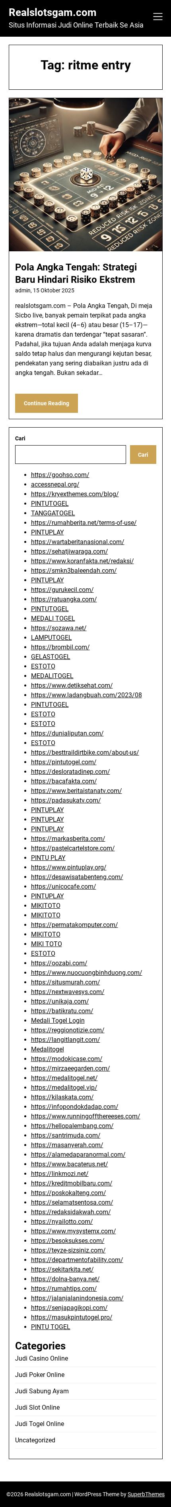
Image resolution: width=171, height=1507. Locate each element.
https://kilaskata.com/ (62, 1097)
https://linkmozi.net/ (60, 1174)
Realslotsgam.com (53, 12)
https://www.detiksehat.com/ (72, 685)
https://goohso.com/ (60, 475)
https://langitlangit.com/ (65, 1039)
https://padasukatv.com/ (66, 800)
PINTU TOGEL (50, 1327)
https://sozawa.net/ (59, 628)
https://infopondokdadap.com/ (75, 1107)
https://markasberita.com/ (68, 838)
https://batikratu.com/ (62, 1011)
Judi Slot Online (37, 1407)
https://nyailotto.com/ (62, 1221)
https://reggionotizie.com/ (68, 1030)
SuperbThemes (146, 1494)
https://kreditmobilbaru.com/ (72, 1183)
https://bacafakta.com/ (64, 781)
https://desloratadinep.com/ (70, 771)
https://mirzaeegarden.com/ (70, 1068)
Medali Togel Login (58, 1020)
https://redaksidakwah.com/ (71, 1212)
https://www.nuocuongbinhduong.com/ (86, 972)
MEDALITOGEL (52, 676)
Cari (20, 438)
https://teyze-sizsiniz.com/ (68, 1250)
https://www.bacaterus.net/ (69, 1164)
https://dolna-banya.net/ (65, 1279)
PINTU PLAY (48, 858)
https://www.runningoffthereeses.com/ (85, 1116)
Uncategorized (35, 1440)
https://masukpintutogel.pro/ (72, 1317)
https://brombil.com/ (60, 647)
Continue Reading (46, 403)
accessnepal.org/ (55, 484)
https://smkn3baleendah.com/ (74, 570)
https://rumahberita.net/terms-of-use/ (84, 523)
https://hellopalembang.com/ (72, 1126)
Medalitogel (47, 1049)
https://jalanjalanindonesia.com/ (77, 1298)
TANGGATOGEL (53, 513)
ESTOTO (43, 666)
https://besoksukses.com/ (68, 1241)
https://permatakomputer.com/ (74, 925)
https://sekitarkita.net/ (62, 1269)
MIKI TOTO (46, 944)
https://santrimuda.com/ (66, 1135)
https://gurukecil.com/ (62, 590)
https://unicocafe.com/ (63, 886)
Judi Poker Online (39, 1375)
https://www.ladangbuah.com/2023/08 (86, 695)
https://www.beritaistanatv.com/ (76, 791)
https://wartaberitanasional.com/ (77, 542)
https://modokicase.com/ (67, 1059)
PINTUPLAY (47, 532)
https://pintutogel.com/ (64, 762)
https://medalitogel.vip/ (64, 1087)
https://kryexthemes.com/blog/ (75, 494)
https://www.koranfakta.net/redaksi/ (82, 561)
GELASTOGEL (50, 657)
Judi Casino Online (41, 1358)
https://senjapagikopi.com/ (69, 1308)
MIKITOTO (45, 905)
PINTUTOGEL (50, 503)
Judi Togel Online (39, 1424)
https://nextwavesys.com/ (68, 992)
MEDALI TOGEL (53, 618)
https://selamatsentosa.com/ (72, 1202)
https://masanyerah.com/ (67, 1145)
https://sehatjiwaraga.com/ (69, 551)
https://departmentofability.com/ (77, 1260)
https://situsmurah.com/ (65, 982)
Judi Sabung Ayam (42, 1391)
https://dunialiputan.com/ (67, 733)
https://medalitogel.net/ (64, 1078)
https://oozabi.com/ (59, 963)
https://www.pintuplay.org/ (69, 867)
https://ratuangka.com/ (64, 599)
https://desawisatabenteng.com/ (77, 877)
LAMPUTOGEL (51, 637)
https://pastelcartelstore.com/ (73, 848)
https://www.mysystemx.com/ (73, 1231)
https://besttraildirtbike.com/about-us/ (85, 752)
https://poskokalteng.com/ (68, 1193)
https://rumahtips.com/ (64, 1288)
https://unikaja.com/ (60, 1001)
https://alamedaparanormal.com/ (78, 1154)
